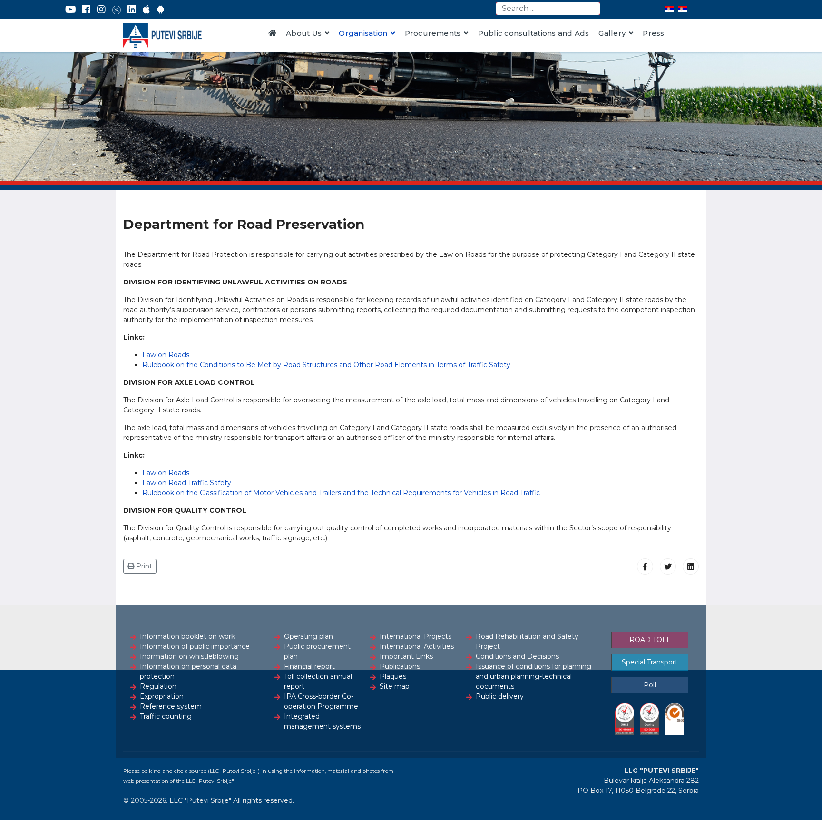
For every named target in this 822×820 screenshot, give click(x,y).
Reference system (171, 706)
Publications (400, 666)
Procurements (433, 33)
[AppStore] (146, 9)
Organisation (363, 33)
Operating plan (308, 636)
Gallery (612, 33)
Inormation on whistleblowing (189, 656)
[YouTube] (70, 9)
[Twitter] (116, 9)
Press (653, 33)
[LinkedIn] (131, 9)
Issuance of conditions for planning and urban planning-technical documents (533, 676)
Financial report (309, 666)
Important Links (406, 656)
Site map (395, 686)
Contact (283, 61)
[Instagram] (101, 9)
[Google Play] (161, 9)
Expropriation (162, 696)
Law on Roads (165, 355)
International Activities (417, 646)
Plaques (393, 676)
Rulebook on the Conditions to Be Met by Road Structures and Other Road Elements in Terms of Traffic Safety (326, 365)
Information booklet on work (187, 636)
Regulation (158, 686)
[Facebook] (86, 9)
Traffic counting (166, 716)
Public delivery (500, 696)
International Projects (415, 636)
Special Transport (650, 662)
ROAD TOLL (650, 639)
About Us (304, 33)
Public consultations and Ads (533, 33)
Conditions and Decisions (517, 656)
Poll (650, 685)
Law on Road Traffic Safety (186, 482)
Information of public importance (195, 646)
